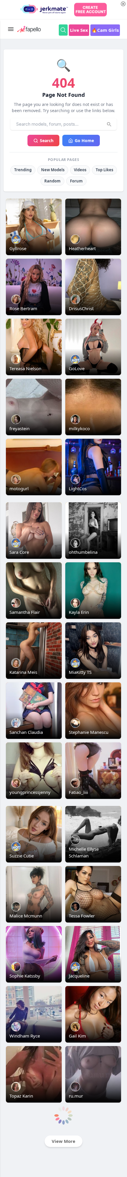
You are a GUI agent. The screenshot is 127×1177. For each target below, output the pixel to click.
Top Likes (104, 169)
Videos (80, 169)
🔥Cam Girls (105, 30)
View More (63, 1141)
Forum (76, 181)
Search (46, 140)
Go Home (84, 140)
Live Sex (79, 30)
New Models (52, 169)
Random (52, 181)
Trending (23, 169)
